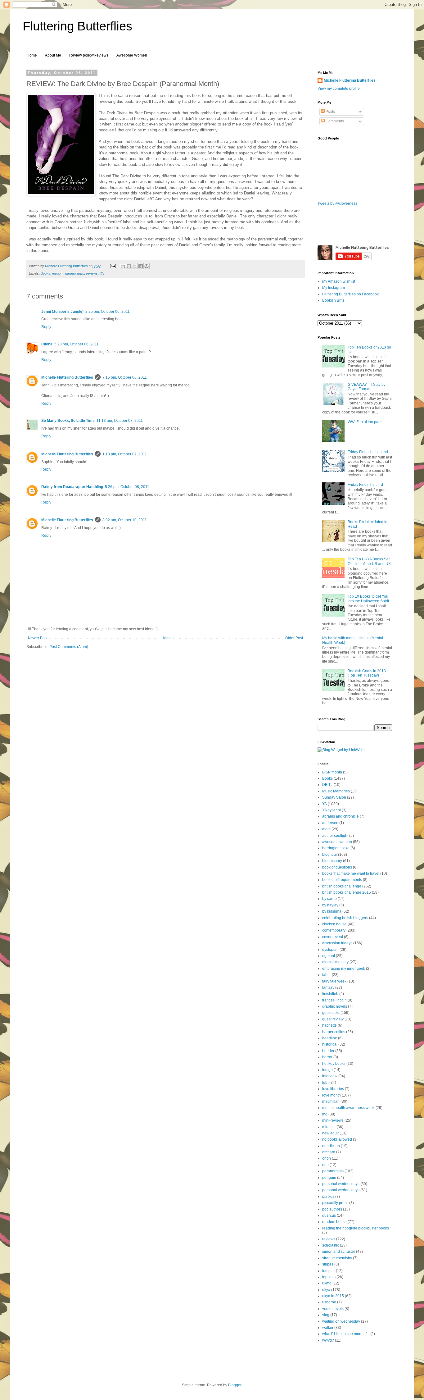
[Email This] (123, 266)
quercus (329, 1215)
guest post (331, 1012)
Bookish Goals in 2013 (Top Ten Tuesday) (367, 673)
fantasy (328, 987)
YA (102, 273)
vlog (325, 1315)
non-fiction (331, 1146)
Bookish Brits (333, 300)
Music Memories (336, 791)
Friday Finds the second (368, 452)
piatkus (328, 1196)
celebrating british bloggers (345, 918)
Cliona (46, 344)
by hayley (330, 905)
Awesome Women (131, 55)
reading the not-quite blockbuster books (355, 1228)
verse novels (333, 1309)
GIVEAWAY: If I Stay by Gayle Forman (367, 386)
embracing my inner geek (343, 968)
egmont (57, 273)
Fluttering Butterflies (77, 26)
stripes (327, 1264)
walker (327, 1327)
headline (329, 1038)
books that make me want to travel (350, 873)
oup (325, 1165)
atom (326, 829)
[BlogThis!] (129, 266)
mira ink (329, 1127)
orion (326, 1158)
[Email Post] (113, 266)
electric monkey (335, 962)
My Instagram (333, 287)
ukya (326, 1290)
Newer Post (37, 638)
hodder (328, 1051)
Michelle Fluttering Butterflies (67, 377)
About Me (53, 55)
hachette (329, 1025)
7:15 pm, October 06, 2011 (124, 377)
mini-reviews (333, 1120)
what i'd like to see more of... (345, 1334)
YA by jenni (331, 810)
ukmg (327, 1283)
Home (32, 55)
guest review (333, 1019)
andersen (330, 823)
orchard (328, 1152)
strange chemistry (337, 1258)
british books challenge (341, 886)
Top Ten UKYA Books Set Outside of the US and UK (369, 561)
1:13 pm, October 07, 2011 (124, 454)
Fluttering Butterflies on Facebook (350, 294)
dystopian (330, 949)
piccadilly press (335, 1203)
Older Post (294, 638)
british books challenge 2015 (346, 892)
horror (327, 1057)
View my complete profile (339, 88)
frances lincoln (334, 1000)
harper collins (333, 1032)
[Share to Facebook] (141, 266)
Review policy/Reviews (88, 55)
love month (331, 1095)
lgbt (325, 1082)
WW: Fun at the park (364, 422)
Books (45, 273)
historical (329, 1044)
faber (326, 975)
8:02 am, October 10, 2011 (124, 520)
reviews (92, 273)
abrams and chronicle (340, 816)
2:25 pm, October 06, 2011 (107, 311)
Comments (334, 121)
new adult (330, 1133)
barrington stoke (336, 848)
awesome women (337, 842)
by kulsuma (331, 911)
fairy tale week (334, 981)
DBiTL (327, 784)
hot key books (333, 1063)
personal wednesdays (340, 1184)
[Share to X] (135, 266)
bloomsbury (332, 861)
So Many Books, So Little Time (68, 420)
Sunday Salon (334, 797)
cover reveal (332, 937)
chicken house (334, 924)
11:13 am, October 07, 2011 (120, 420)
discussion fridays (337, 943)
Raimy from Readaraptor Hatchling (72, 487)
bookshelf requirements (342, 880)
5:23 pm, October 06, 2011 (76, 344)
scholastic (330, 1245)
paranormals (74, 273)
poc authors (332, 1209)
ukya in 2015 (333, 1296)
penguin (329, 1177)
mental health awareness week (348, 1108)
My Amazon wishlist (338, 281)
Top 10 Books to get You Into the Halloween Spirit (368, 598)
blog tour (329, 854)
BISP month (332, 772)
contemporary (333, 930)
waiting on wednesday (341, 1321)
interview (329, 1076)
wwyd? (328, 1340)
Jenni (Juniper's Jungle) (62, 311)
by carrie (329, 898)
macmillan (331, 1101)
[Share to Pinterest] (146, 266)
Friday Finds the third (365, 484)
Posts (330, 111)
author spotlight (335, 835)
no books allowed (337, 1139)
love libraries (333, 1089)
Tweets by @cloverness (337, 203)
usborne (329, 1302)
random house (334, 1222)
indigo (327, 1070)
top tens (329, 1277)
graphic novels (334, 1006)
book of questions (337, 867)
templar (328, 1271)
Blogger (234, 1385)
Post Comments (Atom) (68, 647)
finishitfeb (330, 994)
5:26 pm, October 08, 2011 (127, 487)
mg (324, 1114)
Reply (46, 327)
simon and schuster (338, 1251)
